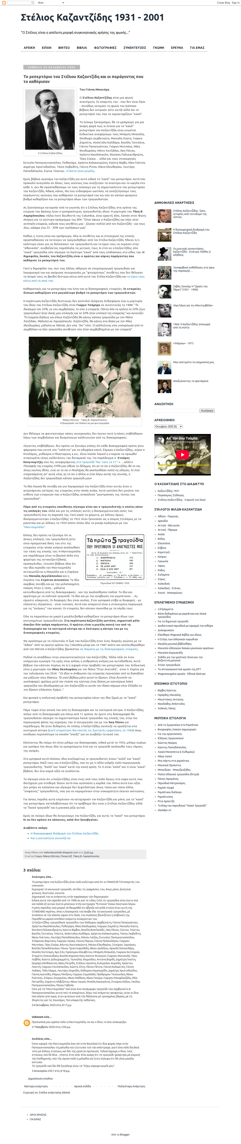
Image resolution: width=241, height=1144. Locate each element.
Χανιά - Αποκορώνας (170, 592)
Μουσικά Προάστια (169, 765)
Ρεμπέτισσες (165, 796)
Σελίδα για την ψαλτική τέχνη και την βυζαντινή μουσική (180, 659)
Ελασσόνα (164, 543)
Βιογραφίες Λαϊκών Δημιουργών (177, 729)
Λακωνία (163, 561)
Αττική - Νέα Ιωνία (169, 525)
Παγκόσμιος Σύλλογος (171, 495)
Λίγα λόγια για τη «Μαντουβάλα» (193, 305)
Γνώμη (38, 856)
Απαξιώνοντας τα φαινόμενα (190, 381)
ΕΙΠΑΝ (46, 47)
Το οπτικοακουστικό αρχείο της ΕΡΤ (179, 669)
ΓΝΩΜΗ (158, 47)
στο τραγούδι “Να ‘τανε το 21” (96, 462)
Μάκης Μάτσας (51, 856)
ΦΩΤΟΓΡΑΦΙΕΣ (105, 47)
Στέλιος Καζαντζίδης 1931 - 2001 (92, 17)
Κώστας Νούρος (167, 742)
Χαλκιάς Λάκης (167, 708)
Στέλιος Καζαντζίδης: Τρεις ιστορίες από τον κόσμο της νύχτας (190, 214)
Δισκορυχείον (166, 630)
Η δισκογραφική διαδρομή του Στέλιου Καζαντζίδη (64, 833)
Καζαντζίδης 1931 (168, 490)
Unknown (37, 1016)
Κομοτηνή (164, 552)
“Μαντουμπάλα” (34, 527)
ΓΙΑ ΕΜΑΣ (197, 47)
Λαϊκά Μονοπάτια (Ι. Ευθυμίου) (176, 751)
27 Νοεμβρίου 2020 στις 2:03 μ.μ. (51, 1026)
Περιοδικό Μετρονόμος (171, 783)
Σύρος (161, 579)
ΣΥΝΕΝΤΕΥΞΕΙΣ (135, 47)
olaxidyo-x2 (164, 810)
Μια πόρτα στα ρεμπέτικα (173, 760)
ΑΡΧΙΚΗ (29, 47)
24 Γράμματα (165, 609)
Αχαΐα (161, 534)
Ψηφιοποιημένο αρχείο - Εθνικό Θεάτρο (182, 673)
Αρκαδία (163, 520)
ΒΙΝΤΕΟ (64, 47)
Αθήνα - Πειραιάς (168, 516)
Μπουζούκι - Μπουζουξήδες (174, 769)
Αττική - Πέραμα (167, 529)
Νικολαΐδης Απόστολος (171, 703)
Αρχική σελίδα (82, 1086)
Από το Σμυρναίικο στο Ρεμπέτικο (178, 724)
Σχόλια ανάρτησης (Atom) (54, 1092)
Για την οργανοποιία (170, 733)
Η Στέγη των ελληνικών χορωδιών (178, 639)
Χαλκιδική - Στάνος (169, 588)
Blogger (124, 1134)
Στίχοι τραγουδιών (169, 664)
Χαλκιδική (164, 583)
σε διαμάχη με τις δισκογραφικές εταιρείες (109, 649)
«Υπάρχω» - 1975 (183, 343)
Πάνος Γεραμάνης (168, 778)
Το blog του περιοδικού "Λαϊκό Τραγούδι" (182, 805)
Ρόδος (161, 570)
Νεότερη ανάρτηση (36, 1086)
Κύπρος (162, 556)
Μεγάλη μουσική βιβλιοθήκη (174, 643)
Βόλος (161, 538)
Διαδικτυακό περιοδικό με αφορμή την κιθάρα (185, 625)
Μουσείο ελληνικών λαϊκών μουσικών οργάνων (186, 648)
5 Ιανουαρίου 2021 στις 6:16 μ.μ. (51, 1070)
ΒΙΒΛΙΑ (82, 47)
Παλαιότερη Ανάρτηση (131, 1086)
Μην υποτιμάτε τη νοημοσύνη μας (193, 362)
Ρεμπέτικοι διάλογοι (170, 792)
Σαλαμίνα (163, 574)
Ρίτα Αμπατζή (166, 801)
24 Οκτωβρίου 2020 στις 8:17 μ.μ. (52, 1005)
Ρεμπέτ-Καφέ (166, 787)
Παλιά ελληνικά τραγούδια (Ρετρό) (178, 774)
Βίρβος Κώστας (167, 690)
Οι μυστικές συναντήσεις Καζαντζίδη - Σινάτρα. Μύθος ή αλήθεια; (192, 252)
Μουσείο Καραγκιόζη (170, 652)
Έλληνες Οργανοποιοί (171, 738)
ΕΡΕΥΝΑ (177, 47)
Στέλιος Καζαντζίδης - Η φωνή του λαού (182, 499)
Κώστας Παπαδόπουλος (172, 747)
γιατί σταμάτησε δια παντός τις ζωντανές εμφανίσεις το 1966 (91, 730)
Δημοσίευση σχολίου (40, 1078)
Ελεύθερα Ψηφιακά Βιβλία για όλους (180, 634)
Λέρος (161, 565)
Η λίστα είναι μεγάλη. (80, 171)
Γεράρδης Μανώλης (169, 694)
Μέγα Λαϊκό (165, 756)
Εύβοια (162, 547)
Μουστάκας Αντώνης (171, 699)
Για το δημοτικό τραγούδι (173, 621)
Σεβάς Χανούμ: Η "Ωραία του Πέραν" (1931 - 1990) (190, 288)
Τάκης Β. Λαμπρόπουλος (86, 856)
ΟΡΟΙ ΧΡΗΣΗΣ (38, 1114)
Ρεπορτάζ (66, 856)
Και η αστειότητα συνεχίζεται (51, 838)
